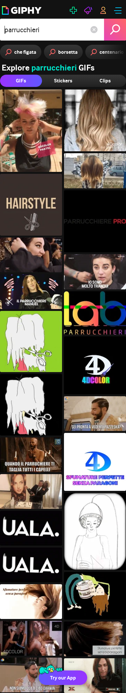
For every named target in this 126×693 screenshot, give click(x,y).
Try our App (63, 678)
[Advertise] (88, 10)
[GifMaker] (73, 10)
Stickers (63, 81)
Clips (105, 81)
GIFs (21, 81)
